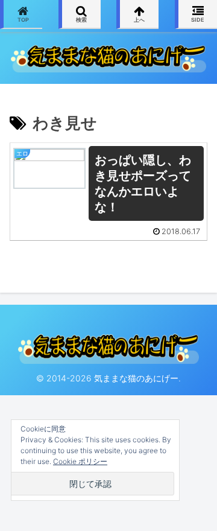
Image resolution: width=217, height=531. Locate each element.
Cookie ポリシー (80, 461)
